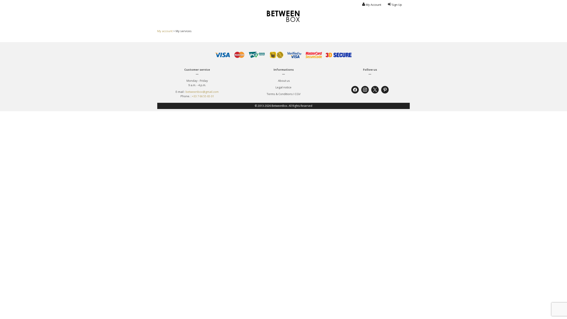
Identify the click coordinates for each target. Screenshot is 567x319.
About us (283, 81)
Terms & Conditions (280, 94)
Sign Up (397, 5)
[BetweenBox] (283, 16)
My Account (373, 5)
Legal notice (283, 87)
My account (165, 31)
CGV (298, 94)
